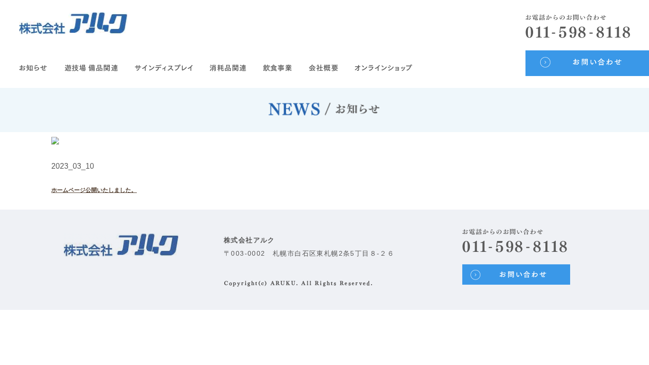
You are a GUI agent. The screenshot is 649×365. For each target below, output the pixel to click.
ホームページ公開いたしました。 (94, 190)
